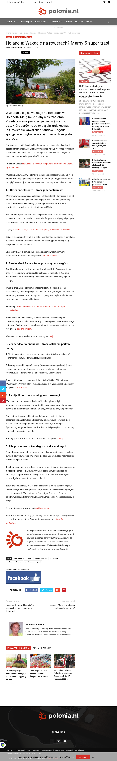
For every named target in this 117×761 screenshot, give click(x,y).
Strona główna (11, 33)
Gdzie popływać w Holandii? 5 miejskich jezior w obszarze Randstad (20, 608)
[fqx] (5, 745)
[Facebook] (100, 2)
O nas (41, 2)
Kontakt (49, 2)
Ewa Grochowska (18, 47)
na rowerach (19, 558)
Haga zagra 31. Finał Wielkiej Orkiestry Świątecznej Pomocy (39, 674)
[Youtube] (109, 2)
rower (29, 558)
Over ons (32, 2)
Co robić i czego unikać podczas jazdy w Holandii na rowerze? (42, 229)
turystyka (54, 558)
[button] (107, 21)
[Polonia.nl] (58, 11)
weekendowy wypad (33, 562)
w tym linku (22, 387)
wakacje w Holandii (14, 562)
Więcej (95, 757)
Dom (68, 22)
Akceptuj (83, 757)
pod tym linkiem (49, 255)
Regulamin (79, 750)
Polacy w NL (35, 667)
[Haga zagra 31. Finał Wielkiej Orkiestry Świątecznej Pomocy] (40, 661)
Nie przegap (40, 22)
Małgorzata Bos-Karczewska (90, 96)
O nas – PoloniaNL (23, 750)
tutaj (51, 336)
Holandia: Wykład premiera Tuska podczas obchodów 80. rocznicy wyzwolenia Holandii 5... (101, 124)
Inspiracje (25, 22)
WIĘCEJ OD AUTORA (42, 648)
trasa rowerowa (41, 558)
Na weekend (18, 37)
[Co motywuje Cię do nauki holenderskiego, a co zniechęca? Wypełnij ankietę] (16, 661)
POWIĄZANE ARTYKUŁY (18, 648)
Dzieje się (11, 22)
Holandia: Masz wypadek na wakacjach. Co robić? (62, 606)
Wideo (89, 22)
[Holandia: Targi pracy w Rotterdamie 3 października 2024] (84, 182)
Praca (78, 22)
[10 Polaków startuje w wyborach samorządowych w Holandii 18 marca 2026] (95, 71)
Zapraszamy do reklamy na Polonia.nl (57, 750)
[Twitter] (104, 2)
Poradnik (56, 22)
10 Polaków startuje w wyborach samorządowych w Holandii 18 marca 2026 (94, 89)
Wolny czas (28, 37)
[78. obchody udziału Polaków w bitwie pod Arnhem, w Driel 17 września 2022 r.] (64, 661)
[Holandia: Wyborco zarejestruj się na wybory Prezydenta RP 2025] (84, 143)
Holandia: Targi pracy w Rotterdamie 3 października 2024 (101, 182)
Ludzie (33, 33)
